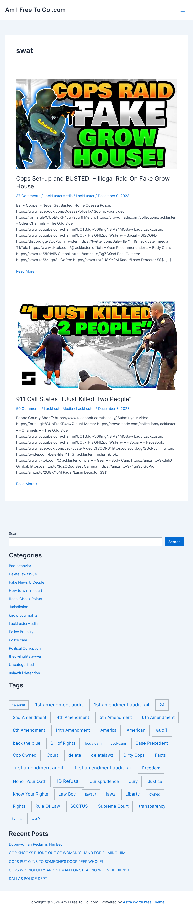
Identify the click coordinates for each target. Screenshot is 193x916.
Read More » (26, 271)
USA (35, 818)
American (136, 730)
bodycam (118, 743)
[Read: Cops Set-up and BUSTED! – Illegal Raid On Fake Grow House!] (96, 124)
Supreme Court (113, 806)
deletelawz (102, 755)
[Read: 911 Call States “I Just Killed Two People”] (96, 344)
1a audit (18, 705)
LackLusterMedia (58, 196)
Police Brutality (21, 632)
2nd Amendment (29, 717)
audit (161, 730)
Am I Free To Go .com (35, 9)
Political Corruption (25, 648)
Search (15, 533)
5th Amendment (116, 717)
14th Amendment (72, 730)
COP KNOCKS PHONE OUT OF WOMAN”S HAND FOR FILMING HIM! (67, 853)
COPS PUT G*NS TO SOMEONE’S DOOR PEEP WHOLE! (56, 861)
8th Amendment (29, 730)
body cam (93, 743)
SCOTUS (79, 806)
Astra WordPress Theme (143, 902)
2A (162, 704)
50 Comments (28, 408)
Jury (133, 781)
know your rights (23, 615)
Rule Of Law (47, 806)
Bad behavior (20, 566)
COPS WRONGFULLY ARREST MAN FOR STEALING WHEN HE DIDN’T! (69, 870)
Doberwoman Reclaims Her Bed (36, 844)
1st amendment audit (59, 705)
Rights (19, 806)
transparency (152, 806)
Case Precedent (151, 743)
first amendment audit (38, 768)
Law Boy (67, 794)
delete (74, 755)
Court (52, 755)
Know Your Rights (30, 794)
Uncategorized (21, 664)
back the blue (26, 743)
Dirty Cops (134, 755)
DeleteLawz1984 (23, 574)
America (108, 730)
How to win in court (25, 590)
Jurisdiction (18, 607)
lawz (110, 794)
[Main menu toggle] (182, 10)
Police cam (18, 640)
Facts (160, 755)
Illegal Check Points (25, 599)
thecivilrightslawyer (25, 656)
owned (154, 794)
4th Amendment (73, 717)
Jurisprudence (104, 781)
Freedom (151, 767)
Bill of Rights (63, 743)
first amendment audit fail (103, 768)
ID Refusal (68, 781)
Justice (155, 781)
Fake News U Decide (26, 582)
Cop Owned (25, 755)
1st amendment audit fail (121, 705)
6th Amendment (158, 717)
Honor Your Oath (29, 781)
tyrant (17, 818)
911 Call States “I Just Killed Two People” (73, 399)
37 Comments (28, 196)
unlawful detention (24, 673)
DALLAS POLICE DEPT (28, 878)
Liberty (132, 794)
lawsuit (90, 794)
